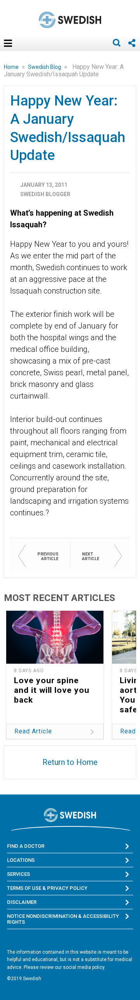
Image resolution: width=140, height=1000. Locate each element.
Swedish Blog (45, 67)
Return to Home (70, 762)
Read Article (33, 731)
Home (12, 67)
